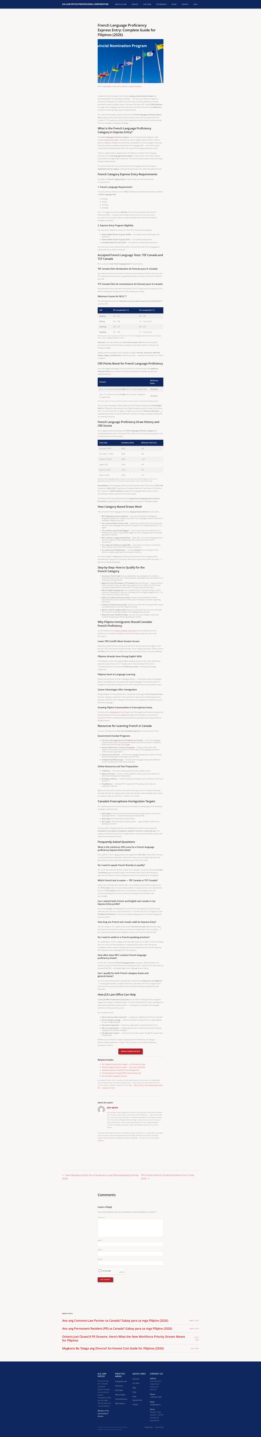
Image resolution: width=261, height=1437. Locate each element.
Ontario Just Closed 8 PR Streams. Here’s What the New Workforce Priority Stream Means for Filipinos (123, 1338)
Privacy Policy (149, 1427)
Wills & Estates (120, 1395)
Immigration (138, 86)
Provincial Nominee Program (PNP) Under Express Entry (121, 1073)
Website (100, 1259)
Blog (134, 1388)
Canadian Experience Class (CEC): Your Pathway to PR (120, 1070)
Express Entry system (111, 140)
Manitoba (113, 712)
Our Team (136, 1383)
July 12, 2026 (195, 1348)
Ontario (123, 715)
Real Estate (119, 1390)
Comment (101, 1217)
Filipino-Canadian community (125, 631)
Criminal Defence (121, 1399)
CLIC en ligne (125, 744)
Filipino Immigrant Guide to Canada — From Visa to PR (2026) (123, 1067)
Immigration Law (121, 1381)
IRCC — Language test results (106, 1088)
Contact (135, 1404)
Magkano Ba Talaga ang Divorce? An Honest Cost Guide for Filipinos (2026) (113, 1348)
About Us (136, 1379)
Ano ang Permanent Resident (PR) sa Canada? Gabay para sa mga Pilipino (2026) (117, 1328)
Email (100, 1250)
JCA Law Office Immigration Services (114, 1076)
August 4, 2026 (194, 1320)
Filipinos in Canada (128, 86)
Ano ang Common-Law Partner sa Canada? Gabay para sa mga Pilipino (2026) (115, 1320)
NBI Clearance (120, 1403)
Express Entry (117, 86)
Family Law (119, 1386)
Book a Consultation (130, 1051)
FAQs (134, 1392)
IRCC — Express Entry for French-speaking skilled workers (146, 1085)
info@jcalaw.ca (155, 1404)
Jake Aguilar (107, 86)
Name (100, 1240)
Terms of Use (159, 1427)
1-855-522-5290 (155, 1397)
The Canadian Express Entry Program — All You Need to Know (123, 1064)
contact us (101, 1140)
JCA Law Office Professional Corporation (85, 4)
